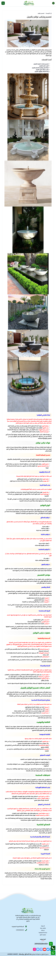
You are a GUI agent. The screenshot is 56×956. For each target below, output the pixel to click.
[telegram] (37, 949)
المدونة (43, 926)
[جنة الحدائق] (29, 3)
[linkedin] (41, 949)
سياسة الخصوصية (43, 932)
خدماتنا (43, 930)
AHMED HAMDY (12, 954)
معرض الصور (43, 934)
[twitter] (47, 949)
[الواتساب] (53, 953)
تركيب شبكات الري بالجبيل (42, 69)
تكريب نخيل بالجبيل (44, 65)
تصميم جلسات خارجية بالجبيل (41, 64)
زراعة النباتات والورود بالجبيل (42, 71)
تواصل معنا (43, 928)
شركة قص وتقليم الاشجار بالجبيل (40, 67)
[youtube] (44, 949)
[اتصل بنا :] (53, 948)
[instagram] (34, 949)
